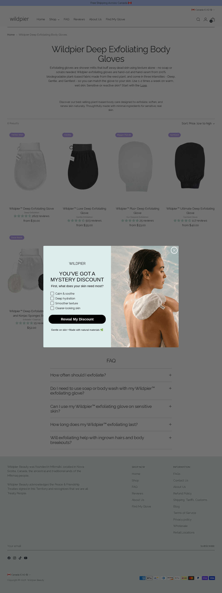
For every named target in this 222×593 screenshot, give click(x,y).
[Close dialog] (174, 250)
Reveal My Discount (77, 319)
